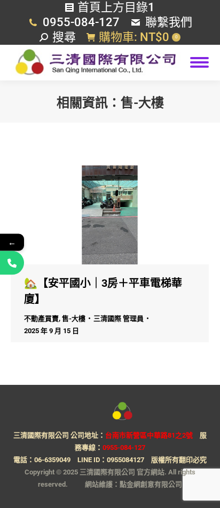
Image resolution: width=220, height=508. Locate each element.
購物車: (138, 37)
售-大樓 (73, 318)
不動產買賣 (41, 318)
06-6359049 (52, 460)
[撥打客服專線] (12, 263)
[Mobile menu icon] (199, 62)
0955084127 (125, 460)
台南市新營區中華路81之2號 (149, 435)
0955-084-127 (81, 22)
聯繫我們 (168, 22)
